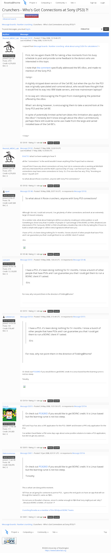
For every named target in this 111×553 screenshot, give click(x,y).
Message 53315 (26, 406)
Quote (56, 143)
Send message (8, 56)
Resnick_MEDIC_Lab (11, 38)
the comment (44, 67)
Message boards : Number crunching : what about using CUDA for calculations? (66, 46)
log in (28, 29)
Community (60, 2)
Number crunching (24, 24)
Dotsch (5, 406)
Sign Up (93, 2)
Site (72, 2)
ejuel (7, 191)
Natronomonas (9, 453)
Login (103, 2)
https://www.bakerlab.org (55, 550)
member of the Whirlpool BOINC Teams (58, 510)
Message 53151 (26, 260)
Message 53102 (26, 148)
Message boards (9, 24)
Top (105, 532)
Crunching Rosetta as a (32, 510)
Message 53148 (26, 191)
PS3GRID (36, 371)
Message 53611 (26, 453)
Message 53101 (26, 38)
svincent (6, 260)
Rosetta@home (12, 2)
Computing (45, 2)
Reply (50, 143)
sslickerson (10, 317)
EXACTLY (25, 156)
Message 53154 (26, 317)
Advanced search (9, 19)
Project (33, 2)
